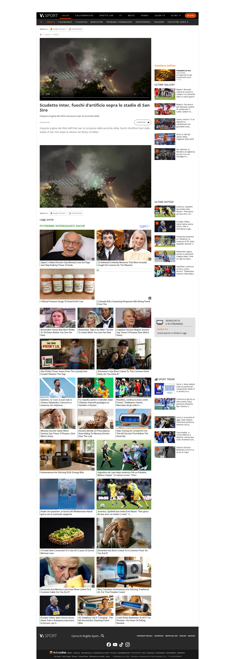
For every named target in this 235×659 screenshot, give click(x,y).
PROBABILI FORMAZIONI (119, 22)
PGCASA (113, 653)
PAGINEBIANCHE (124, 653)
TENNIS (145, 15)
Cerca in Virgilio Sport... (86, 636)
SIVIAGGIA (151, 653)
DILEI (144, 653)
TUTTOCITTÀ (136, 653)
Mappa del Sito (171, 636)
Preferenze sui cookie (97, 656)
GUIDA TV (160, 15)
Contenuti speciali (144, 636)
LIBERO (69, 653)
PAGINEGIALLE (86, 653)
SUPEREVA (181, 653)
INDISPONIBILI (143, 22)
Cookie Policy (83, 656)
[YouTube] (115, 646)
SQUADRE (159, 22)
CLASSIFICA (81, 22)
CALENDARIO (65, 22)
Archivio (191, 636)
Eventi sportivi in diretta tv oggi (171, 333)
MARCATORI (97, 22)
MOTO (131, 15)
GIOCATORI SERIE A (178, 22)
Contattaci (159, 636)
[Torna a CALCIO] (41, 22)
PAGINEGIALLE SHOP (101, 653)
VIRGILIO (76, 653)
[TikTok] (121, 646)
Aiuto (108, 656)
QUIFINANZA (160, 653)
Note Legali (66, 656)
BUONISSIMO (171, 653)
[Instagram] (127, 646)
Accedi (190, 15)
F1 (121, 15)
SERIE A (56, 35)
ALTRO (174, 15)
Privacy (74, 656)
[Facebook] (109, 646)
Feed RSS (183, 636)
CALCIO (65, 15)
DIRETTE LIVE (106, 15)
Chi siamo (57, 656)
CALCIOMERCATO (84, 15)
